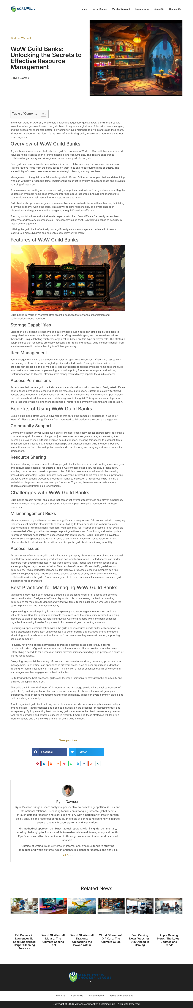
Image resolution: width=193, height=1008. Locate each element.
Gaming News (142, 9)
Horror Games (99, 9)
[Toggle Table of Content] (42, 114)
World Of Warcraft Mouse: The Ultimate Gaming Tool (53, 940)
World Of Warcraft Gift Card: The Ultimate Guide (111, 938)
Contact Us (175, 9)
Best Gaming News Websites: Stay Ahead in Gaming (139, 940)
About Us (159, 9)
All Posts (68, 855)
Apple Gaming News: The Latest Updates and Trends (168, 940)
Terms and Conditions (121, 995)
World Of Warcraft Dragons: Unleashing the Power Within (82, 940)
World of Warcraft (121, 9)
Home (84, 9)
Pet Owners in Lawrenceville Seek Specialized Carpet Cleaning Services (24, 942)
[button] (49, 752)
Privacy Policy (96, 995)
